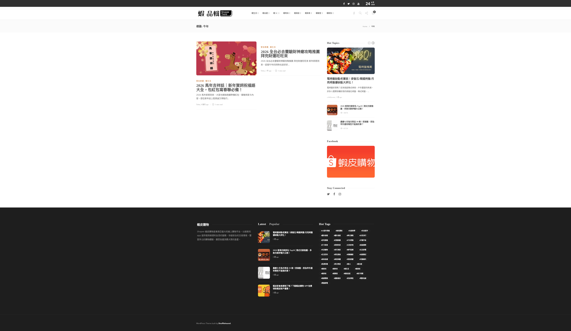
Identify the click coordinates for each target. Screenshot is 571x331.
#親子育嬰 (359, 273)
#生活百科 (324, 254)
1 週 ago (339, 97)
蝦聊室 (318, 13)
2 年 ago (269, 71)
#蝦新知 (323, 269)
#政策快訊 (337, 245)
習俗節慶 (200, 81)
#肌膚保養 (324, 264)
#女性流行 (362, 235)
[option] (351, 89)
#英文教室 (337, 264)
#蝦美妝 (357, 269)
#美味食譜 (324, 259)
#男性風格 (337, 254)
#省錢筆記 (362, 254)
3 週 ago (276, 275)
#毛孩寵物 (324, 250)
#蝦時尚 (335, 269)
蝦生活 (254, 13)
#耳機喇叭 (362, 259)
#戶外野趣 (350, 240)
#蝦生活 (346, 269)
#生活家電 (362, 250)
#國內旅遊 (324, 235)
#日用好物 (350, 245)
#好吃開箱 (324, 240)
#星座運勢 (362, 245)
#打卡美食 (324, 245)
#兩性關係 (339, 231)
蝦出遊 (265, 13)
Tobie (198, 104)
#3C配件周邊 (325, 231)
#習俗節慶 (350, 259)
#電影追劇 (362, 278)
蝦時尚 (286, 13)
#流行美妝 (337, 250)
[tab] (262, 224)
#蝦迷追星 (347, 273)
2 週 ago (276, 257)
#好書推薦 (337, 240)
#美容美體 (337, 259)
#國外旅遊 (337, 235)
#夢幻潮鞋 (350, 235)
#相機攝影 (350, 254)
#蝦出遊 (359, 264)
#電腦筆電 (324, 283)
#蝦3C (349, 264)
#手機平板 (362, 240)
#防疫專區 (350, 278)
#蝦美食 (323, 273)
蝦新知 (329, 13)
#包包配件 (364, 231)
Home (365, 26)
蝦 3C (275, 13)
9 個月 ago (205, 104)
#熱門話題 (350, 250)
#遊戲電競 (324, 278)
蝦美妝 (296, 13)
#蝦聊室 (335, 273)
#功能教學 (351, 231)
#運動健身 (337, 278)
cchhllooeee (331, 97)
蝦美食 (307, 13)
